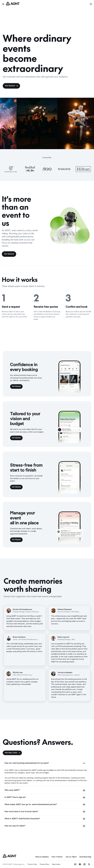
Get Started (11, 86)
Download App (85, 857)
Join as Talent (71, 857)
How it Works (57, 857)
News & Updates (42, 857)
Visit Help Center (13, 753)
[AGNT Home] (12, 4)
